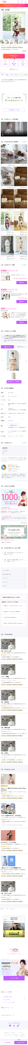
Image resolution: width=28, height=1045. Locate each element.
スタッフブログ (20, 1032)
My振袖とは (13, 1032)
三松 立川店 (12, 908)
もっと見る (24, 141)
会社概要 (16, 1036)
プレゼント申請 (14, 978)
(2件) (13, 680)
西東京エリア (14, 403)
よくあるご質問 (7, 1034)
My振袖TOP (6, 1032)
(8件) (9, 731)
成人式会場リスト (15, 1034)
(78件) (9, 819)
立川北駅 (23, 403)
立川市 (19, 403)
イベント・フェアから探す (9, 1002)
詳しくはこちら (24, 522)
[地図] (25, 409)
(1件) (13, 45)
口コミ (16, 74)
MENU (26, 2)
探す (18, 2)
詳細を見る (21, 282)
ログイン (22, 2)
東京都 (9, 403)
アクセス (25, 74)
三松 (9, 399)
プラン (11, 74)
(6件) (9, 846)
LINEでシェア (15, 69)
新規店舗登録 (22, 1036)
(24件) (9, 871)
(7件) (9, 654)
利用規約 (22, 1034)
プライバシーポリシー (8, 1036)
